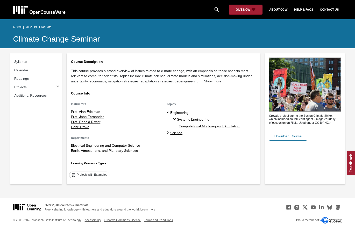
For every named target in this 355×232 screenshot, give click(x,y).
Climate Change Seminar (56, 39)
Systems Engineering (193, 119)
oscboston (279, 122)
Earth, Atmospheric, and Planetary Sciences (104, 150)
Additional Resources (30, 95)
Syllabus (20, 62)
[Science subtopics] (168, 133)
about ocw (278, 9)
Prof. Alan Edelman (85, 112)
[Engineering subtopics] (168, 112)
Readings (21, 78)
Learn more (148, 209)
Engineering (179, 113)
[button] (288, 136)
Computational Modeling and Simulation (209, 126)
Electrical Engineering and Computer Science (105, 145)
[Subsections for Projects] (57, 87)
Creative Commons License (122, 220)
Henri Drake (80, 127)
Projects (20, 87)
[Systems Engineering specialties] (175, 119)
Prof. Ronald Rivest (85, 122)
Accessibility (93, 220)
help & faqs (303, 9)
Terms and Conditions (158, 220)
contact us (329, 9)
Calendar (21, 70)
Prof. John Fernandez (87, 117)
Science (176, 133)
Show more (212, 81)
